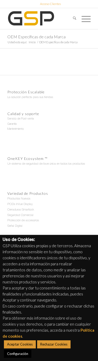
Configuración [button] (17, 354)
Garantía (11, 124)
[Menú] (83, 18)
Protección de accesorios (23, 220)
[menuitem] (50, 4)
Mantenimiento (15, 129)
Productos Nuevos (18, 198)
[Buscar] (72, 18)
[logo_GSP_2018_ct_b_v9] (40, 18)
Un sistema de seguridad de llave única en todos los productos (46, 163)
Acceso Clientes (50, 4)
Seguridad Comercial (20, 215)
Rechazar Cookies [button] (53, 344)
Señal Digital (14, 226)
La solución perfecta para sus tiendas (30, 97)
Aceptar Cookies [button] (20, 344)
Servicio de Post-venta (20, 118)
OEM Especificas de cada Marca (36, 36)
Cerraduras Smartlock (20, 209)
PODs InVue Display (20, 204)
